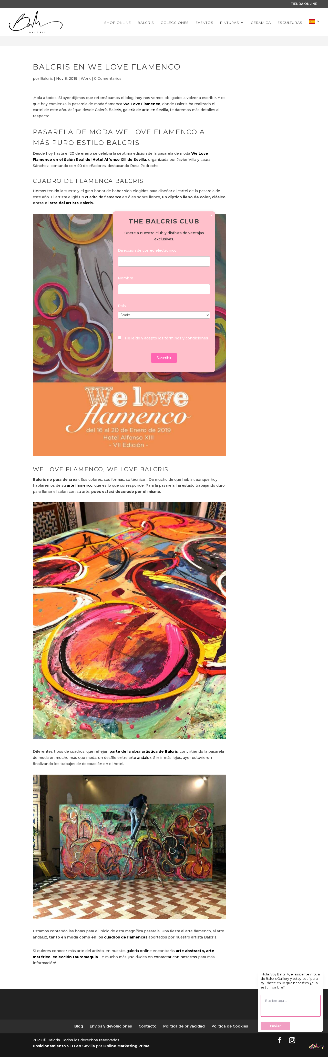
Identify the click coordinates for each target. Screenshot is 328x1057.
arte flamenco (80, 485)
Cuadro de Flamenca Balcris (88, 181)
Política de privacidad (184, 1026)
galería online (139, 950)
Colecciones (175, 23)
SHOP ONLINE (117, 23)
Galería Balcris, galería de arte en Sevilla (131, 109)
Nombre (125, 278)
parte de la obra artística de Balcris (143, 751)
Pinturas (229, 23)
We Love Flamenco (141, 104)
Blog (78, 1026)
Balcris (146, 23)
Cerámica (261, 23)
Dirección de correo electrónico (147, 250)
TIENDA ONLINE (304, 4)
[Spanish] (314, 27)
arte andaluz (140, 757)
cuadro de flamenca (102, 197)
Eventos (204, 23)
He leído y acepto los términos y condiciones (166, 338)
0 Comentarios (107, 78)
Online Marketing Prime (126, 1046)
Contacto (148, 1026)
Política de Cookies (229, 1026)
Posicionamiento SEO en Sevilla (64, 1046)
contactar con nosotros (175, 957)
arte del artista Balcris (71, 203)
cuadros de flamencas (125, 937)
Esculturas (290, 23)
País (122, 306)
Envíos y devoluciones (111, 1026)
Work (86, 78)
